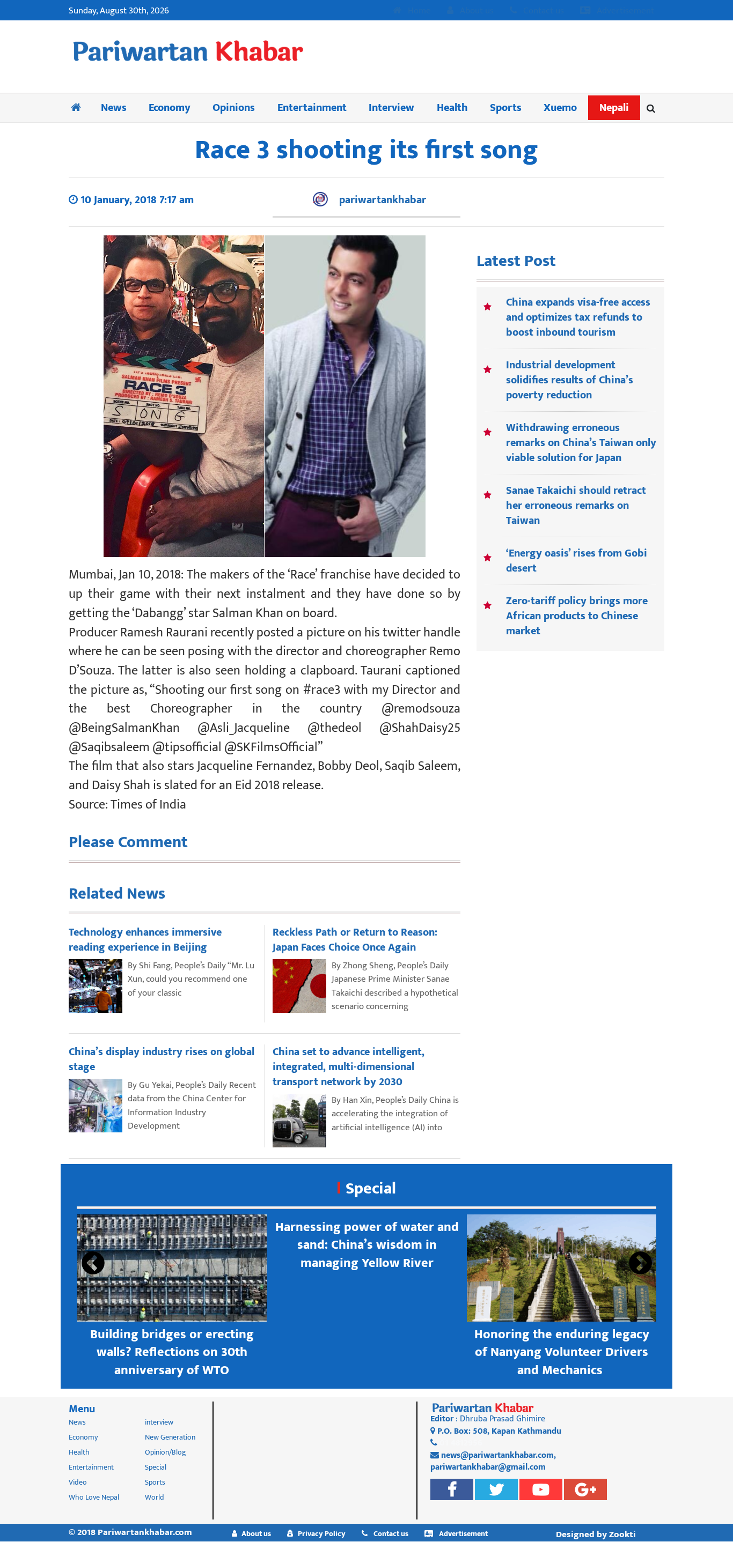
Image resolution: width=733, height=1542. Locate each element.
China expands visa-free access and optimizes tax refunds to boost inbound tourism (578, 317)
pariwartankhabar (382, 200)
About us (476, 11)
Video (78, 1482)
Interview (391, 108)
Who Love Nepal (94, 1497)
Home (418, 11)
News (114, 108)
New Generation (170, 1437)
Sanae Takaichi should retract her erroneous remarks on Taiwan (576, 505)
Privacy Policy (322, 1533)
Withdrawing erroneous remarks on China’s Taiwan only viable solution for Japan (581, 443)
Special (371, 1188)
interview (159, 1422)
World (154, 1497)
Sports (506, 108)
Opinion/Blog (165, 1452)
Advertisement (624, 11)
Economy (169, 108)
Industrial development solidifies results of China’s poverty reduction (569, 380)
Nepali (614, 108)
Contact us (542, 11)
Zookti (622, 1534)
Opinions (233, 108)
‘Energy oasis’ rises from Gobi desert (576, 560)
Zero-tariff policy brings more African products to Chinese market (577, 616)
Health (452, 108)
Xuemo (560, 108)
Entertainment (312, 108)
